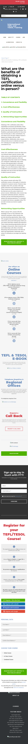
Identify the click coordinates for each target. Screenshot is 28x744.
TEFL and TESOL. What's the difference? (15, 722)
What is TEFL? (16, 728)
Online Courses (20, 1)
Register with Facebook (12, 607)
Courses (18, 37)
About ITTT (11, 37)
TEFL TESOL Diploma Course (16, 726)
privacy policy (18, 496)
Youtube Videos (15, 711)
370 (14, 303)
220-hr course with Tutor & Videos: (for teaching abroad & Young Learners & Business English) (14, 310)
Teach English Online (15, 714)
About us (15, 695)
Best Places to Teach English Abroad (16, 724)
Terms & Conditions (19, 687)
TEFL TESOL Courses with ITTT (15, 718)
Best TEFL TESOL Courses (15, 716)
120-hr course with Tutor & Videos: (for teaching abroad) (14, 335)
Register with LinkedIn (12, 604)
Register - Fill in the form (12, 600)
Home (4, 37)
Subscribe (14, 501)
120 (14, 340)
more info (13, 280)
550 (14, 293)
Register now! (14, 453)
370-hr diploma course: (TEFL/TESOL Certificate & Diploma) (14, 299)
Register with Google (11, 611)
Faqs (6, 58)
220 (14, 317)
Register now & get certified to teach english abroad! (14, 242)
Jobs (23, 37)
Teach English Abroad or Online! (16, 720)
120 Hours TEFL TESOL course (15, 732)
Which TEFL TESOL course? (16, 730)
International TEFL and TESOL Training (14, 25)
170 (14, 329)
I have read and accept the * (13, 496)
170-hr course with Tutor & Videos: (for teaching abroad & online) (14, 323)
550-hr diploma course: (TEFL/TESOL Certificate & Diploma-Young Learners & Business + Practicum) (14, 287)
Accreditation (10, 42)
